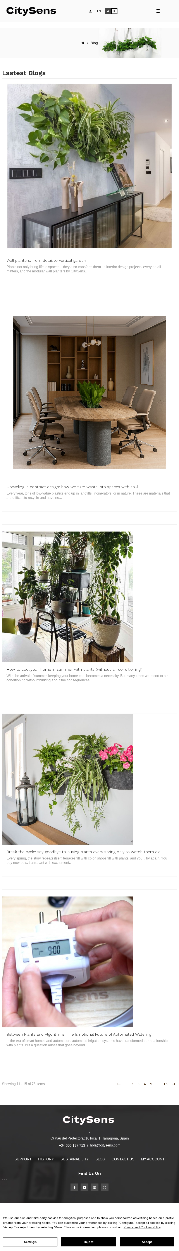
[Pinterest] (94, 1187)
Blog (100, 1159)
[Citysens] (33, 11)
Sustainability (74, 1159)
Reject (88, 1242)
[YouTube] (84, 1187)
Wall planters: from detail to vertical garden (46, 260)
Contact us (123, 1159)
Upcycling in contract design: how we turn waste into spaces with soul (72, 487)
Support (23, 1159)
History (46, 1159)
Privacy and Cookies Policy (142, 1227)
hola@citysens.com (105, 1145)
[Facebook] (74, 1187)
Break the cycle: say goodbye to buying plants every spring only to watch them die (83, 851)
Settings (30, 1242)
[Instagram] (104, 1187)
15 (165, 1084)
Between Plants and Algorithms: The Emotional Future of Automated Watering (79, 1034)
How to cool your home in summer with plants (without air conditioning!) (74, 669)
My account (153, 1159)
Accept (147, 1242)
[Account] (90, 11)
